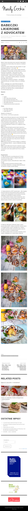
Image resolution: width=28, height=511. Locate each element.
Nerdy (2, 42)
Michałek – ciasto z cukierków (9, 431)
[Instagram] (20, 1)
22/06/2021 (6, 384)
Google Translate (24, 448)
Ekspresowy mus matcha (8, 427)
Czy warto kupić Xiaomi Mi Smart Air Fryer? (12, 422)
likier (16, 355)
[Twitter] (23, 1)
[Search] (2, 1)
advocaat (3, 355)
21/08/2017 (7, 42)
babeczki (13, 355)
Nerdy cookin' (5, 21)
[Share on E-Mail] (26, 42)
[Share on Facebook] (17, 42)
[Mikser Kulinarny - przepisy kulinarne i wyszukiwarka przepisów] (14, 488)
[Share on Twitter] (19, 42)
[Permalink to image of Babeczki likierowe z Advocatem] (14, 52)
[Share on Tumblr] (24, 42)
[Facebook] (18, 1)
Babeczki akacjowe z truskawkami (10, 382)
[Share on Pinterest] (22, 42)
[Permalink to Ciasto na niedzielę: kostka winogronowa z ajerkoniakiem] (14, 407)
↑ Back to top (14, 509)
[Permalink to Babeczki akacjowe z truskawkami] (14, 391)
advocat (8, 355)
